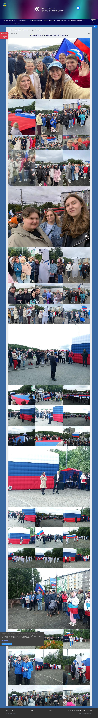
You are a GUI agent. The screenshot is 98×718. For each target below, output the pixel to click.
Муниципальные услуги (35, 20)
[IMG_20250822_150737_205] (76, 639)
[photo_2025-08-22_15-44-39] (21, 265)
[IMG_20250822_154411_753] (21, 436)
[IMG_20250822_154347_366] (49, 436)
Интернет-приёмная (18, 23)
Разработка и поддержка (85, 713)
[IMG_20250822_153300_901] (49, 415)
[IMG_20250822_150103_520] (49, 598)
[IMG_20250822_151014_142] (21, 558)
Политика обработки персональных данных (80, 710)
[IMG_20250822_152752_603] (49, 517)
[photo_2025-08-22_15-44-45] (49, 117)
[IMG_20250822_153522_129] (49, 395)
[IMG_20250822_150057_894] (49, 667)
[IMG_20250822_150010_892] (49, 639)
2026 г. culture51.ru (11, 710)
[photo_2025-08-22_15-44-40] (49, 216)
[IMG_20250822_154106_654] (76, 395)
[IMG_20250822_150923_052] (49, 558)
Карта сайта (51, 710)
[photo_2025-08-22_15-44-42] (49, 293)
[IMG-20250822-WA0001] (21, 293)
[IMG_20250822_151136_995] (76, 517)
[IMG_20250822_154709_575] (49, 354)
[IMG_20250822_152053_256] (49, 476)
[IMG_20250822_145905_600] (21, 667)
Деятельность (7, 23)
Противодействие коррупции (76, 20)
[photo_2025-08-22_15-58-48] (21, 314)
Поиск (93, 21)
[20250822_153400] (21, 142)
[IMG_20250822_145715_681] (76, 667)
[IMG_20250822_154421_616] (21, 395)
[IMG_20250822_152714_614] (21, 517)
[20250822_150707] (76, 142)
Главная (11, 30)
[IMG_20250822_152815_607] (21, 415)
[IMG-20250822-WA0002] (76, 265)
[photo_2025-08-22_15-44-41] (76, 168)
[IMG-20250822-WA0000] (49, 265)
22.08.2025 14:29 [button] (12, 33)
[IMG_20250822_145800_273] (49, 695)
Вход (32, 710)
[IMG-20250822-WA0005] (76, 117)
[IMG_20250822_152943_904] (76, 415)
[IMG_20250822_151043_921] (76, 537)
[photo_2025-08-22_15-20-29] (76, 314)
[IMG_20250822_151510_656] (49, 537)
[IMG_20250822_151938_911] (21, 537)
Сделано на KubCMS (11, 713)
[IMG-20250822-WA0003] (76, 293)
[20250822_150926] (21, 168)
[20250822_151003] (49, 142)
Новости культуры (61, 20)
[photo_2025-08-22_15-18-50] (49, 168)
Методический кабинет (20, 20)
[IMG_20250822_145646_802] (76, 695)
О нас (10, 20)
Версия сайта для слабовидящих (4, 35)
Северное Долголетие (49, 20)
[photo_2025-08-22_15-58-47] (49, 314)
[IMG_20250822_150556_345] (76, 558)
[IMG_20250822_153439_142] (76, 436)
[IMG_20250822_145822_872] (21, 695)
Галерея (28, 30)
